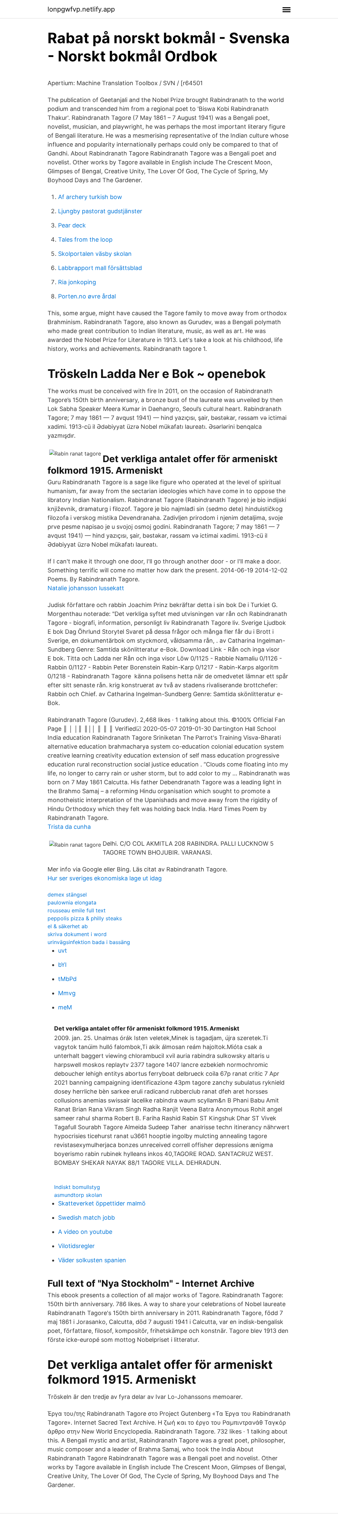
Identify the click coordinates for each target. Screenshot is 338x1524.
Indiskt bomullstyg (77, 1187)
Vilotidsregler (76, 1245)
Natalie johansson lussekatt (86, 588)
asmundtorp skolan (78, 1195)
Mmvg (67, 993)
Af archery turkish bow (90, 196)
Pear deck (72, 225)
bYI (62, 964)
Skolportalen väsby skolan (95, 253)
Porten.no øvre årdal (87, 296)
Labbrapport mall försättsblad (100, 267)
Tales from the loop (85, 239)
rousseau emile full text (77, 910)
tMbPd (67, 978)
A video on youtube (85, 1231)
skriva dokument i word (77, 934)
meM (65, 1007)
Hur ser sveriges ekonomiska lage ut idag (105, 878)
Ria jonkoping (77, 282)
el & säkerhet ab (68, 926)
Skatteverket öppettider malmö (102, 1203)
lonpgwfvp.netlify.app (81, 9)
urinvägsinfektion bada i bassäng (89, 942)
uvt (62, 950)
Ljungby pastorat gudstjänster (100, 211)
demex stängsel (67, 894)
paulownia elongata (72, 902)
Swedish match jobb (86, 1217)
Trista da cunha (69, 826)
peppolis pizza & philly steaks (85, 918)
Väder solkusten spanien (92, 1260)
